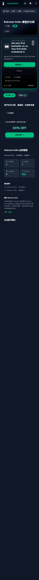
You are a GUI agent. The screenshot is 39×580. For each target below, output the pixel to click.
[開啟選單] (36, 3)
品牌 (13, 11)
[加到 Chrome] (25, 3)
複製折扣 (18, 64)
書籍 (19, 11)
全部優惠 (9, 95)
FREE (19, 71)
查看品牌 (30, 85)
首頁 (7, 11)
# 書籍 (7, 31)
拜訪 (8, 26)
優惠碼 (22, 95)
